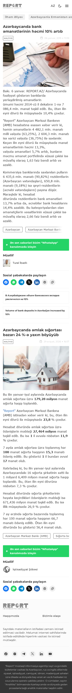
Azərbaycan (12, 229)
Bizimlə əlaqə (51, 616)
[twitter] (29, 282)
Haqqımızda (11, 616)
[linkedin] (37, 282)
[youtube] (50, 654)
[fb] (6, 282)
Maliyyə (8, 38)
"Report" (9, 410)
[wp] (14, 282)
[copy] (52, 282)
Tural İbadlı (20, 263)
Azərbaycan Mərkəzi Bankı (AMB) (26, 536)
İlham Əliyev (14, 17)
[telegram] (21, 282)
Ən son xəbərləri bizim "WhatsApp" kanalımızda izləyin (34, 244)
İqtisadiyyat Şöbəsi (25, 569)
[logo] (12, 6)
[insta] (15, 654)
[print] (45, 282)
